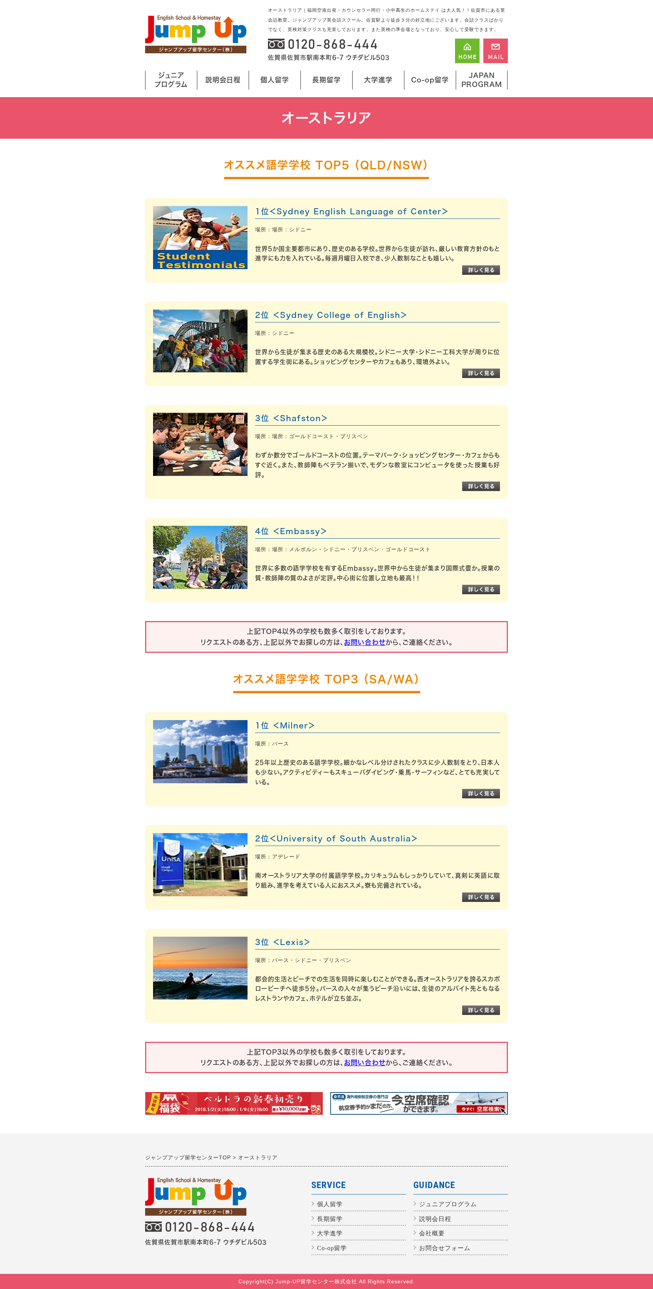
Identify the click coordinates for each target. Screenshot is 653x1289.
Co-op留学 (430, 79)
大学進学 (374, 83)
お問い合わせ (364, 642)
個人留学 (270, 83)
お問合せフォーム (444, 1248)
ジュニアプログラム (169, 80)
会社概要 (432, 1233)
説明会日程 (223, 79)
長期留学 (325, 83)
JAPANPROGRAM (481, 79)
